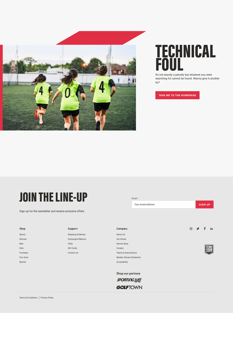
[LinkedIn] (211, 229)
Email (135, 198)
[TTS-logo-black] (209, 253)
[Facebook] (205, 229)
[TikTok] (198, 229)
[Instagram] (191, 229)
